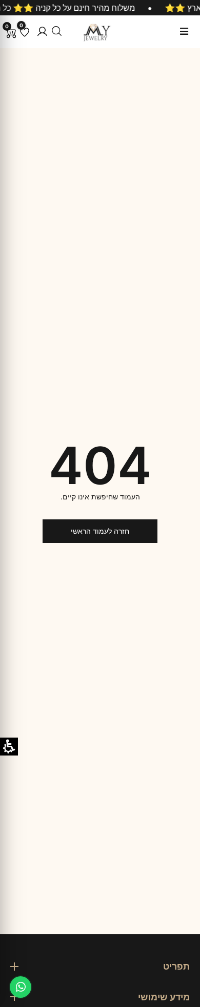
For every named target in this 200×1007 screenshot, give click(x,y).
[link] (20, 987)
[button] (42, 31)
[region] (100, 8)
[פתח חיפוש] (56, 31)
